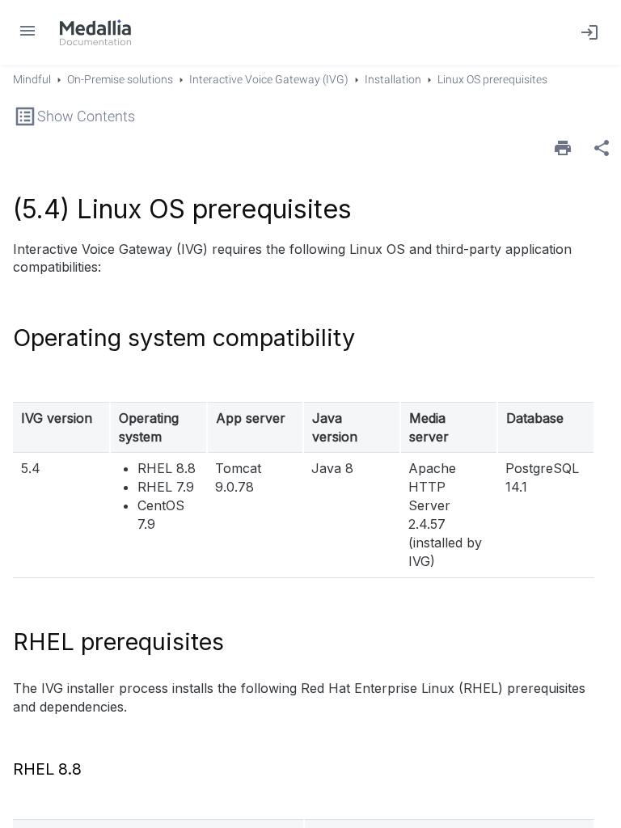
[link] (95, 32)
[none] (601, 148)
